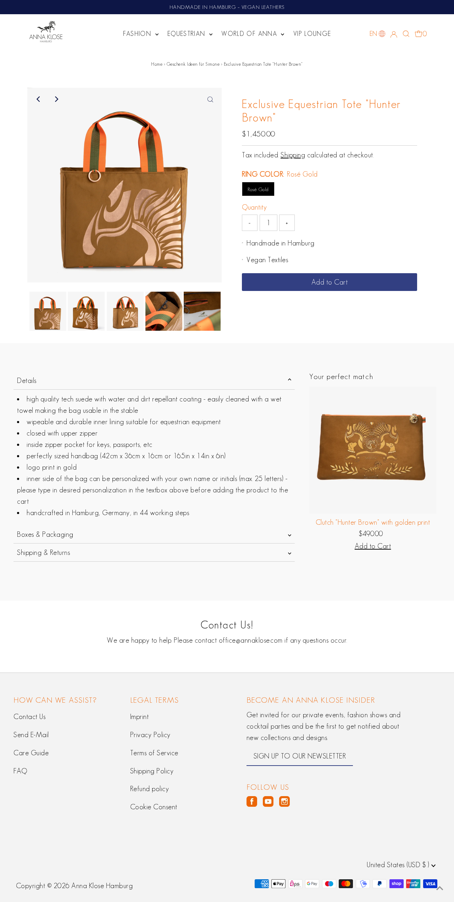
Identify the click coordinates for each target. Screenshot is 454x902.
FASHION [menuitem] (138, 33)
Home (156, 64)
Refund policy (149, 789)
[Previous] (38, 99)
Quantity (254, 207)
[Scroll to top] (440, 888)
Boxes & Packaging (45, 534)
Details (27, 380)
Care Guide (31, 753)
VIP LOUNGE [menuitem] (312, 33)
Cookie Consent (153, 807)
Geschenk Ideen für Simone (193, 64)
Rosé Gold (258, 189)
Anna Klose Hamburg (102, 886)
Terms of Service (154, 753)
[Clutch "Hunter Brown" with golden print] (372, 450)
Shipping (293, 155)
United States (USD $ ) (399, 865)
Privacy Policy (150, 735)
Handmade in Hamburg (281, 243)
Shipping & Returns (43, 552)
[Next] (56, 99)
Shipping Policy (152, 771)
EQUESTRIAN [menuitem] (187, 33)
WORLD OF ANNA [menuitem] (250, 33)
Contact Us (29, 716)
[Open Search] (406, 33)
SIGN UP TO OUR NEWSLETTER (300, 756)
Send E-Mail (31, 735)
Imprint (139, 716)
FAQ (20, 771)
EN (373, 34)
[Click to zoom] (210, 99)
